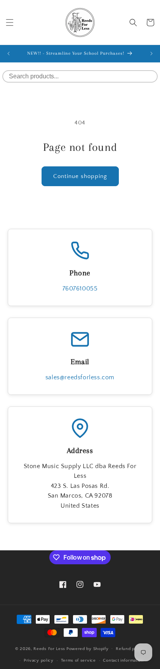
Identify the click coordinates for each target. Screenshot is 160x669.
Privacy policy (39, 660)
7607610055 (80, 288)
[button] (9, 22)
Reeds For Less (49, 648)
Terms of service (78, 660)
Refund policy (130, 649)
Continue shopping (80, 176)
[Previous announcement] (8, 53)
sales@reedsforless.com (80, 377)
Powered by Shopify (87, 648)
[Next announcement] (151, 53)
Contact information (123, 660)
